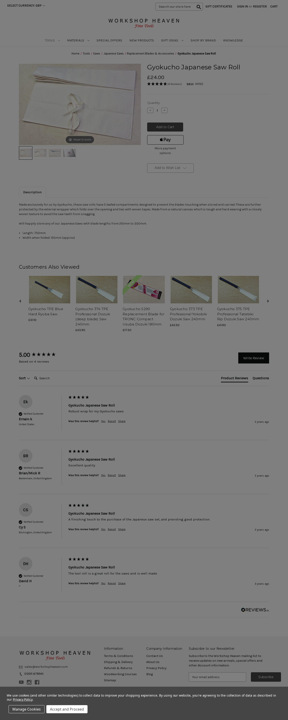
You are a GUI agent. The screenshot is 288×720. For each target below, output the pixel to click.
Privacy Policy (22, 699)
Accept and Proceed (67, 709)
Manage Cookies (26, 709)
